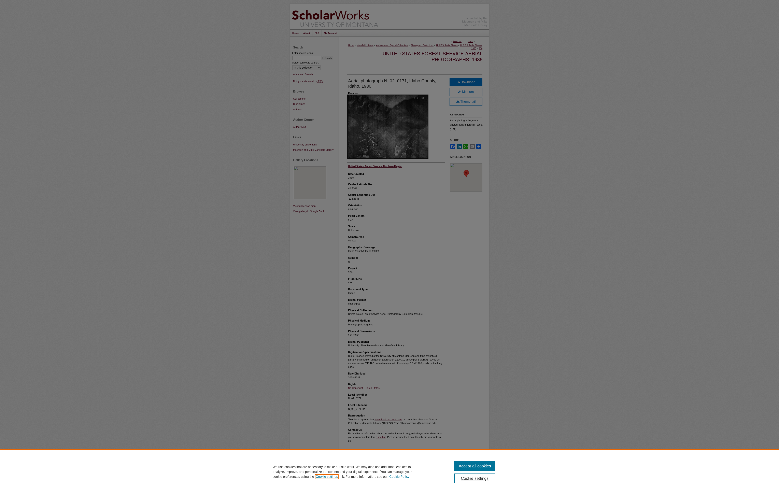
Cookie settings (327, 476)
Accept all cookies (475, 466)
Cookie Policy (399, 476)
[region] (389, 471)
